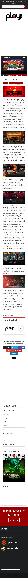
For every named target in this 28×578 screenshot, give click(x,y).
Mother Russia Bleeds (12, 341)
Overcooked (5, 414)
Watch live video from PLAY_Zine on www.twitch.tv (10, 569)
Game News (5, 61)
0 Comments (17, 84)
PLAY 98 (22, 341)
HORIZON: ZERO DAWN (8, 410)
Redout (4, 437)
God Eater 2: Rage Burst (8, 440)
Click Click (14, 520)
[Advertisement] (14, 40)
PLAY (18, 341)
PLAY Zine (6, 343)
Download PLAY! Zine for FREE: (12, 451)
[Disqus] (14, 385)
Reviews (18, 61)
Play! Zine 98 (16, 343)
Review (14, 61)
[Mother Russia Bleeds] (9, 328)
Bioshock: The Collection (8, 444)
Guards (4, 422)
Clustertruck (5, 425)
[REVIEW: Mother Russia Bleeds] (14, 91)
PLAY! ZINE (11, 343)
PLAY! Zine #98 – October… (10, 475)
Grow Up (5, 429)
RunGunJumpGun (6, 418)
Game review (10, 61)
